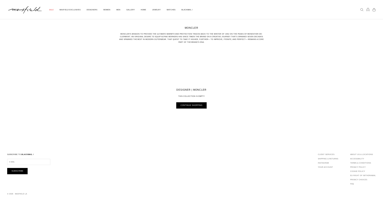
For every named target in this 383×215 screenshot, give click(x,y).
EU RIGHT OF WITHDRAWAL (363, 175)
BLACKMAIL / (187, 10)
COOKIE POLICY (357, 171)
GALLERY (130, 10)
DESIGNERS (92, 10)
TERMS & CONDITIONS (360, 163)
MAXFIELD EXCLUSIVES (70, 10)
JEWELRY (156, 10)
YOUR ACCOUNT (325, 167)
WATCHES (171, 10)
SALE (51, 10)
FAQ (352, 184)
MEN (118, 10)
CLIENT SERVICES (326, 154)
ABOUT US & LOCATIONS (361, 154)
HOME (143, 10)
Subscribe (17, 171)
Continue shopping (191, 105)
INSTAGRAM (323, 163)
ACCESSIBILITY (357, 159)
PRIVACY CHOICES (358, 180)
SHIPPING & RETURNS (328, 159)
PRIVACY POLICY (358, 167)
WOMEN (106, 10)
